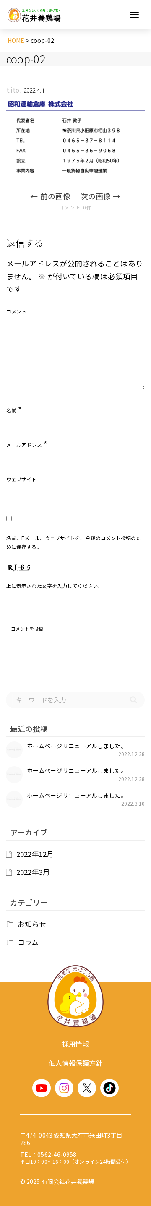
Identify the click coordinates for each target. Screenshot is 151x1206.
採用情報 (75, 1043)
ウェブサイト (21, 479)
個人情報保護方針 (76, 1063)
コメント (16, 311)
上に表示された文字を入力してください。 (54, 585)
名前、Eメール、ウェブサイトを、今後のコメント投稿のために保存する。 (73, 542)
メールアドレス (24, 444)
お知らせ (32, 924)
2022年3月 (33, 872)
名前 (11, 410)
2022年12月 (35, 854)
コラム (28, 942)
